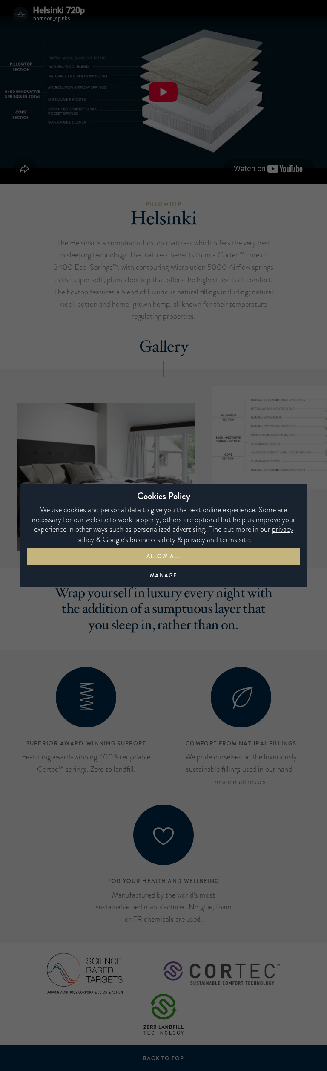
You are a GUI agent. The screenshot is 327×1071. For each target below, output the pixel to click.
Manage (163, 576)
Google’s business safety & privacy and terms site (176, 539)
